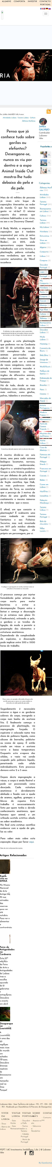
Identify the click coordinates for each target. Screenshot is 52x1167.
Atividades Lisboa (9, 118)
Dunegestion (46, 1107)
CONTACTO (45, 2)
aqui (31, 842)
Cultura (32, 118)
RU (3, 1107)
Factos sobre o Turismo (24, 1128)
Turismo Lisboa (23, 118)
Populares (43, 147)
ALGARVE (6, 2)
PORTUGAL (45, 5)
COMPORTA (19, 2)
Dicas (4, 1124)
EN (46, 1104)
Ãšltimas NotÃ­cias (28, 121)
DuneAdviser (23, 1107)
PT (41, 1104)
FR (37, 1104)
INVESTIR (32, 2)
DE (50, 1104)
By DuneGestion (45, 1163)
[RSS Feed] (49, 112)
